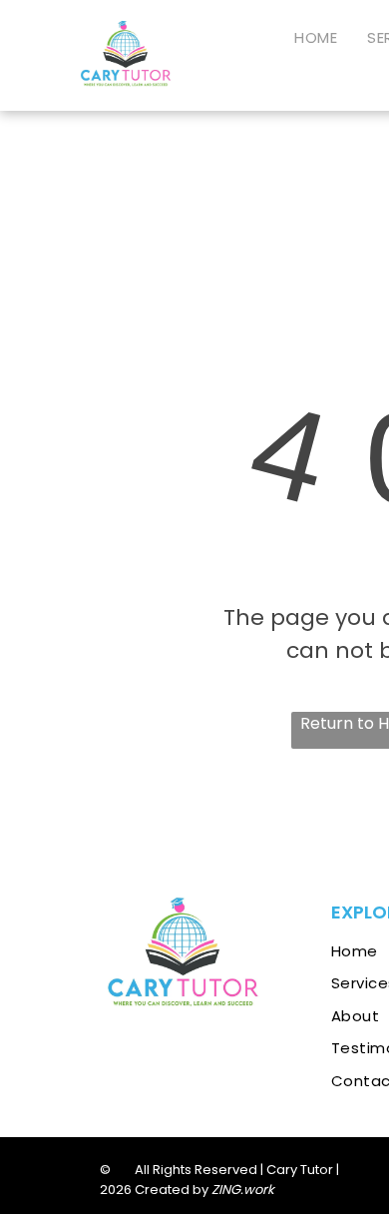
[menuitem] (315, 39)
